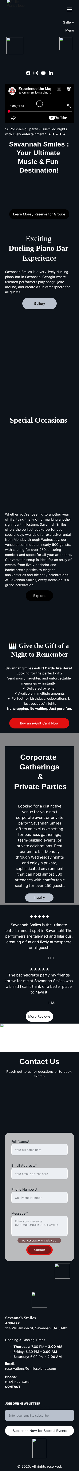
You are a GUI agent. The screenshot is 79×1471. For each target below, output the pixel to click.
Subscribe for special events (27, 1407)
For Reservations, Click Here (39, 1240)
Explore (39, 596)
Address (12, 1323)
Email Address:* (24, 1165)
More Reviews (39, 1016)
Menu (69, 30)
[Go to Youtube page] (43, 73)
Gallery (68, 22)
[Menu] (69, 9)
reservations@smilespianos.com (30, 1368)
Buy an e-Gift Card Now (39, 723)
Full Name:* (20, 1141)
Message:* (19, 1213)
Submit (39, 1250)
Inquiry (39, 897)
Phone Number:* (24, 1189)
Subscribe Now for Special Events (40, 1431)
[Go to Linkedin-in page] (51, 73)
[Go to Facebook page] (28, 73)
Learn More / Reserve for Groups (39, 214)
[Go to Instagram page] (35, 73)
